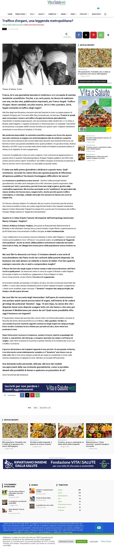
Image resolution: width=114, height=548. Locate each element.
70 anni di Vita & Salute (43, 498)
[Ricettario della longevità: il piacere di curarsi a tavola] (81, 138)
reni (63, 121)
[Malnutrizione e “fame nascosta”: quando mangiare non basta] (81, 157)
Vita (4, 29)
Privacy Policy (67, 532)
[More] (108, 35)
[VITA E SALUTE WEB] (57, 3)
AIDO (35, 408)
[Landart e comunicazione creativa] (32, 490)
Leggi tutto (94, 541)
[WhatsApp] (101, 35)
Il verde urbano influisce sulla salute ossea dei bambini (17, 493)
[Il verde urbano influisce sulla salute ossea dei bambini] (4, 492)
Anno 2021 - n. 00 (45, 408)
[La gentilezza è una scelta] (32, 506)
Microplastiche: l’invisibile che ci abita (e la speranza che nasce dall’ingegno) (94, 73)
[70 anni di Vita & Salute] (32, 498)
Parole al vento (82, 69)
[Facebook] (78, 35)
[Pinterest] (93, 35)
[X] (86, 35)
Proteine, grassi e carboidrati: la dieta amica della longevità (98, 148)
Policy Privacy (106, 541)
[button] (105, 14)
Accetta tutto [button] (81, 541)
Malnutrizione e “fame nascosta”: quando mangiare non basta (97, 157)
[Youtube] (98, 8)
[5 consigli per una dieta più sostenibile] (4, 502)
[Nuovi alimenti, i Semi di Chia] (4, 510)
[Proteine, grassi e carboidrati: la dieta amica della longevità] (81, 147)
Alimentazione (90, 135)
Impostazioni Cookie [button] (66, 541)
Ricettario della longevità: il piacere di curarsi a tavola (41, 443)
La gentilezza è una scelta (44, 505)
